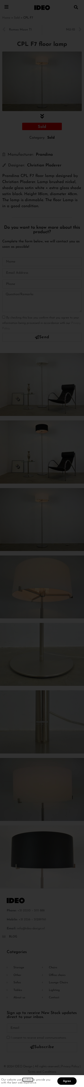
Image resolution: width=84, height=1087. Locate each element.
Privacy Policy (70, 1066)
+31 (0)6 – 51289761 (32, 919)
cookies (28, 1079)
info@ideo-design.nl (31, 928)
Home (6, 17)
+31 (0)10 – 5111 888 (31, 910)
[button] (76, 7)
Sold (17, 17)
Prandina (44, 155)
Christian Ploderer (44, 166)
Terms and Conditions (42, 1072)
